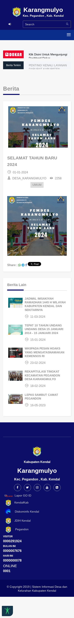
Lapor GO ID (23, 495)
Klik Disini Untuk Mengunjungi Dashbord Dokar (48, 56)
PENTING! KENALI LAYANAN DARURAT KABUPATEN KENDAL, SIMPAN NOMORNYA (49, 69)
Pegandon (20, 529)
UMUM (37, 184)
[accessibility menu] (7, 611)
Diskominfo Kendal (25, 511)
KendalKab (20, 502)
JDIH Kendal (21, 520)
